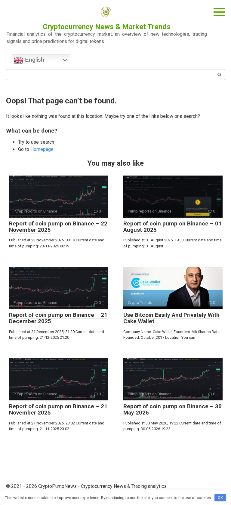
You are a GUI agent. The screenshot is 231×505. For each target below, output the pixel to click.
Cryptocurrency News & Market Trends (107, 27)
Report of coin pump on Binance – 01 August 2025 (172, 226)
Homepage (42, 149)
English (33, 60)
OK (220, 497)
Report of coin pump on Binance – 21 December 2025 (58, 318)
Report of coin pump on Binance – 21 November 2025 (58, 409)
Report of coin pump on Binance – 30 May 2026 (172, 409)
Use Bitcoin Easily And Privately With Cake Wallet (171, 318)
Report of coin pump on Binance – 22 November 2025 (58, 226)
